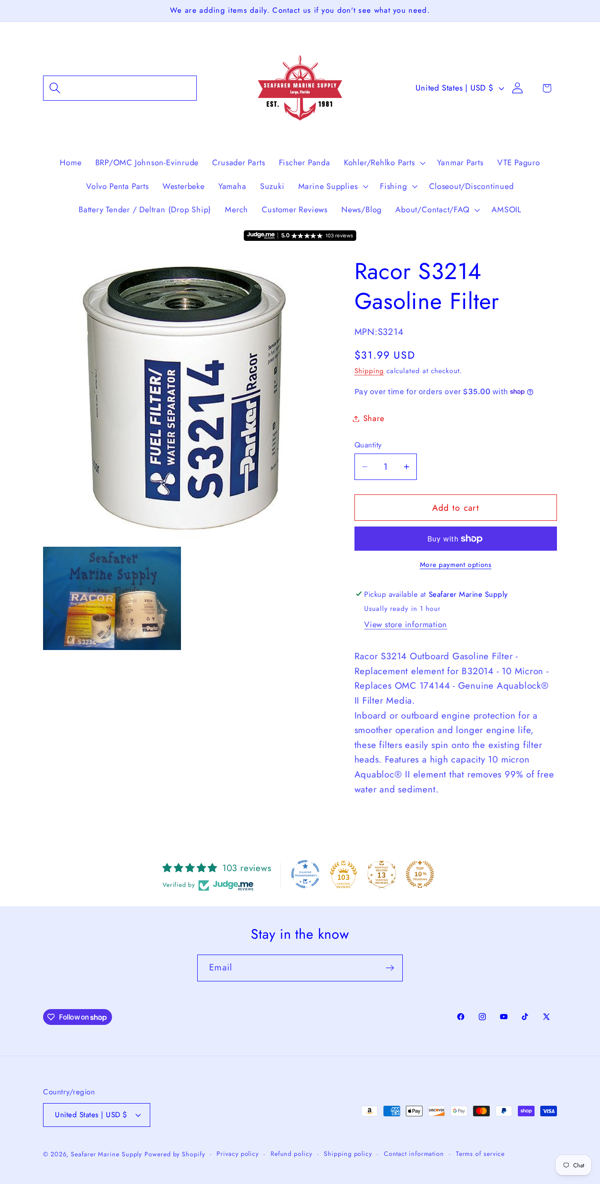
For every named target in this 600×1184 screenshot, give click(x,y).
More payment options (456, 565)
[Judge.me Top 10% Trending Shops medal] (420, 874)
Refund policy (291, 1153)
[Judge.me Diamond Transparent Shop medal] (305, 874)
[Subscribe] (389, 968)
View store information (405, 624)
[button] (120, 88)
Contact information (414, 1153)
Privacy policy (238, 1153)
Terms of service (480, 1153)
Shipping (369, 371)
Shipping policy (348, 1153)
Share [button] (373, 418)
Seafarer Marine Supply (106, 1154)
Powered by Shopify (175, 1154)
